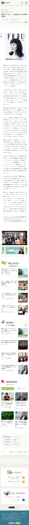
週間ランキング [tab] (8, 388)
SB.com (16, 507)
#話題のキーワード (17, 439)
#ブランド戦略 (5, 19)
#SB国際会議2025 (7, 441)
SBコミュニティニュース (6, 11)
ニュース (6, 451)
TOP (2, 451)
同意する (18, 523)
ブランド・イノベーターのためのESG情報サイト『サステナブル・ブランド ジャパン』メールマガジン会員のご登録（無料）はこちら (15, 219)
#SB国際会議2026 (7, 439)
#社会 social (15, 441)
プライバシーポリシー (10, 519)
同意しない (11, 523)
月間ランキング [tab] (21, 388)
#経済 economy (7, 444)
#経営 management (14, 19)
